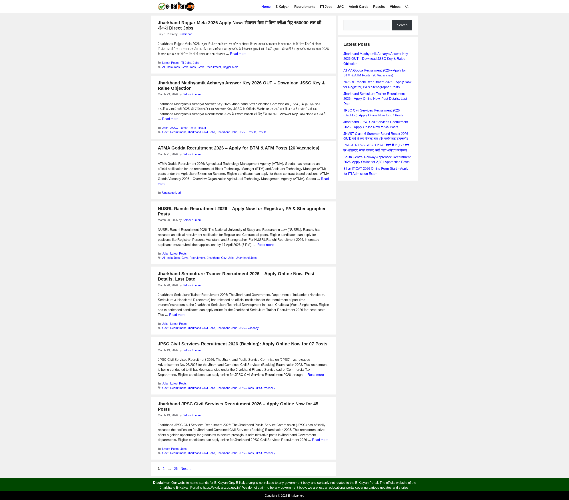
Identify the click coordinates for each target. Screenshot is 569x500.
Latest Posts (170, 62)
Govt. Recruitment (209, 67)
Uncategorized (171, 192)
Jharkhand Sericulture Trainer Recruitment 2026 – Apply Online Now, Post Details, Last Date (375, 99)
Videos (395, 6)
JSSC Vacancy (249, 328)
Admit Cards (358, 6)
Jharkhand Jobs (227, 132)
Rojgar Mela (230, 67)
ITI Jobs (326, 6)
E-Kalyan (282, 6)
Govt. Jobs (189, 67)
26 (176, 468)
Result (202, 127)
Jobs (196, 62)
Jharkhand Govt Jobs (201, 132)
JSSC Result (247, 132)
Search (402, 25)
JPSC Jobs (246, 388)
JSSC (174, 127)
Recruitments (304, 6)
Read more (238, 54)
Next (186, 468)
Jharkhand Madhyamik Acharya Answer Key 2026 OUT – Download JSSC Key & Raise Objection (375, 59)
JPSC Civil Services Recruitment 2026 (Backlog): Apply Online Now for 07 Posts (242, 343)
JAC (340, 6)
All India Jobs (171, 67)
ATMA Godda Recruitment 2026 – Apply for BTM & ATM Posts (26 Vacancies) (238, 147)
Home (265, 6)
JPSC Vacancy (265, 388)
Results (379, 6)
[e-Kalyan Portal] (176, 6)
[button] (407, 6)
